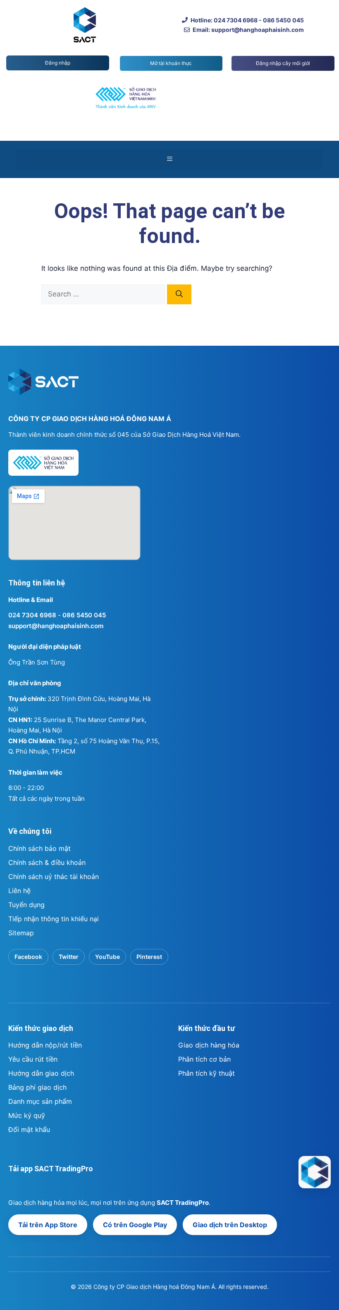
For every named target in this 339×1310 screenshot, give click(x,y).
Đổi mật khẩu (29, 1129)
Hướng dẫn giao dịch (41, 1073)
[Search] (179, 294)
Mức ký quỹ (26, 1115)
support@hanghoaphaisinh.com (55, 626)
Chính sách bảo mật (39, 848)
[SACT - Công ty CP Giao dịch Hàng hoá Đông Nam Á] (314, 1172)
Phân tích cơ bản (204, 1059)
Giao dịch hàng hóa (208, 1045)
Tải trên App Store (47, 1225)
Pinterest (149, 956)
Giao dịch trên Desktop (230, 1225)
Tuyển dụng (26, 905)
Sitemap (21, 933)
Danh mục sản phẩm (40, 1101)
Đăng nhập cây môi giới (283, 63)
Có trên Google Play (135, 1225)
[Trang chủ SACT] (43, 385)
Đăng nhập (57, 63)
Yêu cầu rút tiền (32, 1059)
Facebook (28, 956)
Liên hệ (19, 890)
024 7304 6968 (32, 615)
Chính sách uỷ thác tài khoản (53, 876)
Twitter (69, 956)
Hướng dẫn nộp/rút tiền (45, 1045)
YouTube (107, 956)
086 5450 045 (84, 615)
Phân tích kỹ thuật (206, 1073)
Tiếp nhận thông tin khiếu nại (53, 919)
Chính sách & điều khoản (47, 862)
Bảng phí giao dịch (37, 1087)
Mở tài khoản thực (171, 63)
